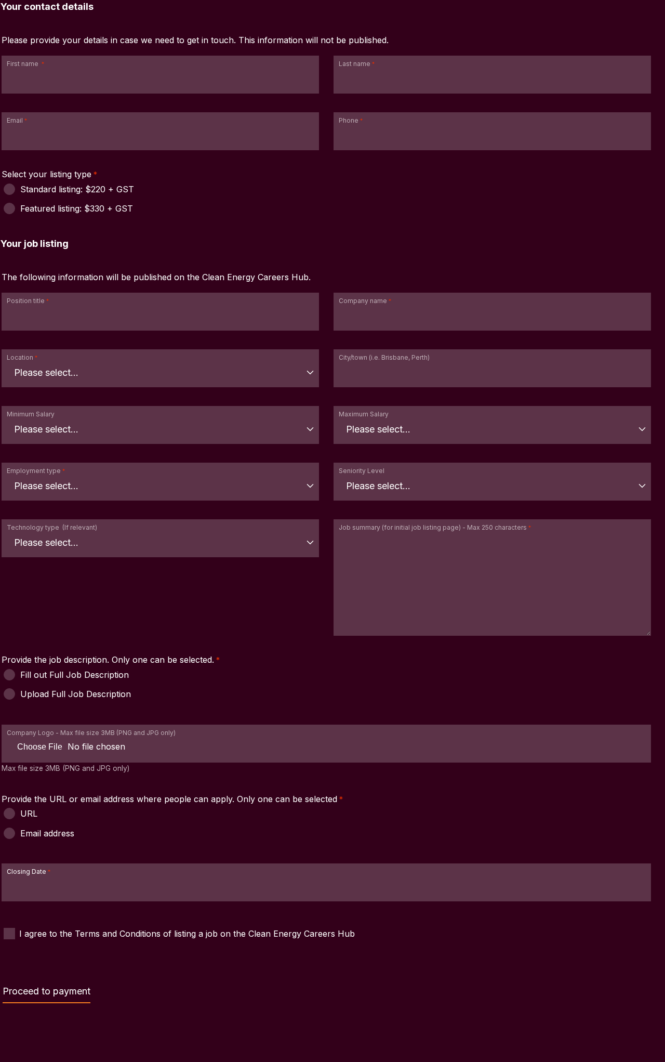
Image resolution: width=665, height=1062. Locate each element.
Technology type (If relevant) (52, 527)
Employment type (34, 471)
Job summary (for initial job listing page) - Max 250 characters (433, 527)
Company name (363, 301)
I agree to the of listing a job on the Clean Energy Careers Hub (187, 933)
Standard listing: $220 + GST (77, 189)
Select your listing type (46, 174)
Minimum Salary (31, 414)
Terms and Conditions (119, 933)
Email (15, 120)
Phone (348, 120)
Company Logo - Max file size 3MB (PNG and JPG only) (91, 733)
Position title (26, 301)
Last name (354, 64)
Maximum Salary (364, 414)
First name (23, 64)
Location (20, 357)
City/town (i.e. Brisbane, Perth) (384, 357)
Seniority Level (361, 471)
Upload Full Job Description (75, 694)
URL (28, 813)
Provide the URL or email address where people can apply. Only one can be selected (169, 799)
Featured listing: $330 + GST (76, 208)
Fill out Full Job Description (74, 675)
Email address (47, 833)
